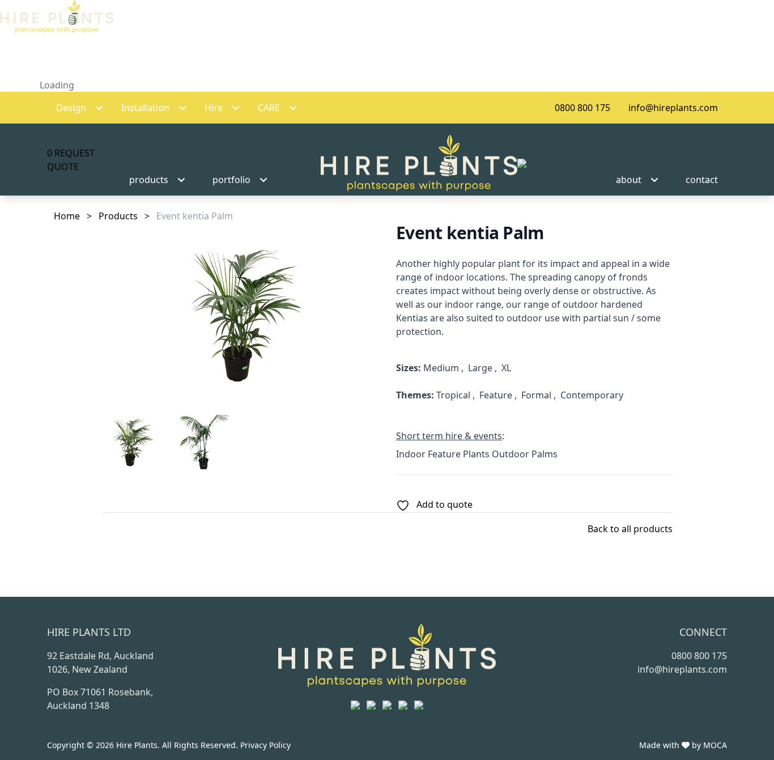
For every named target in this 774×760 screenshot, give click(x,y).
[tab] (130, 442)
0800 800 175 (582, 107)
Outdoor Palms (525, 454)
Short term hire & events (449, 436)
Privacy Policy (265, 745)
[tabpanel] (239, 314)
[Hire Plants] (423, 163)
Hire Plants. (139, 745)
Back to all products (630, 529)
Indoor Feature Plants (443, 454)
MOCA (715, 745)
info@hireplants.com (673, 107)
